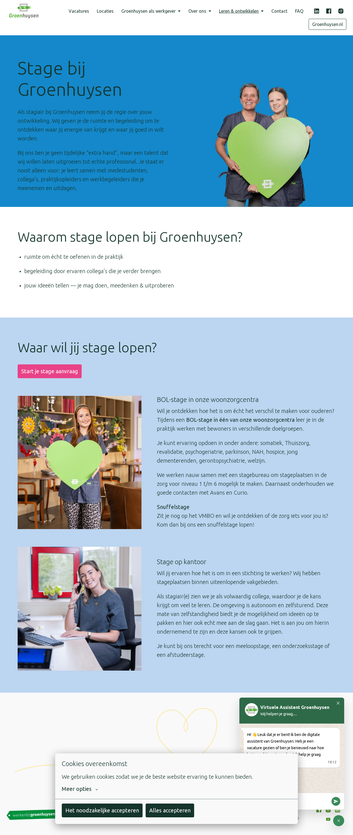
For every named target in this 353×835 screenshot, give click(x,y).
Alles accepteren (170, 810)
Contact (279, 11)
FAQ (299, 11)
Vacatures (79, 11)
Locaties (105, 11)
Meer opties (77, 789)
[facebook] (328, 11)
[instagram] (340, 11)
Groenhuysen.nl (327, 24)
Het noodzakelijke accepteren (102, 810)
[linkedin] (316, 11)
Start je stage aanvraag (49, 371)
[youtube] (328, 819)
